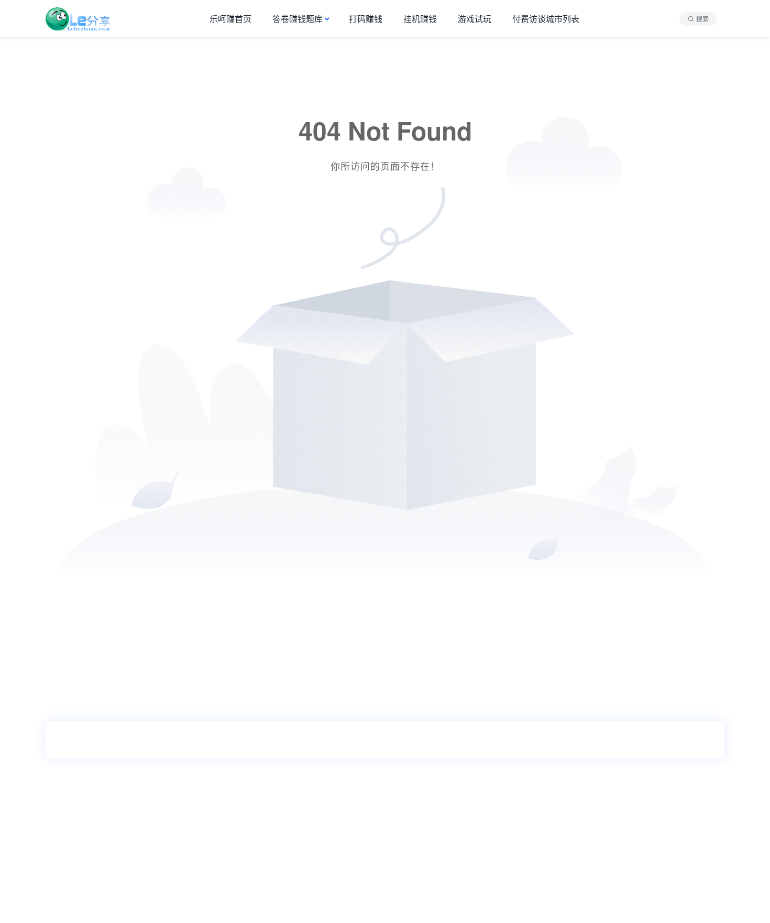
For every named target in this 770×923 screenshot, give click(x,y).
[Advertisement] (314, 847)
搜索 (702, 18)
